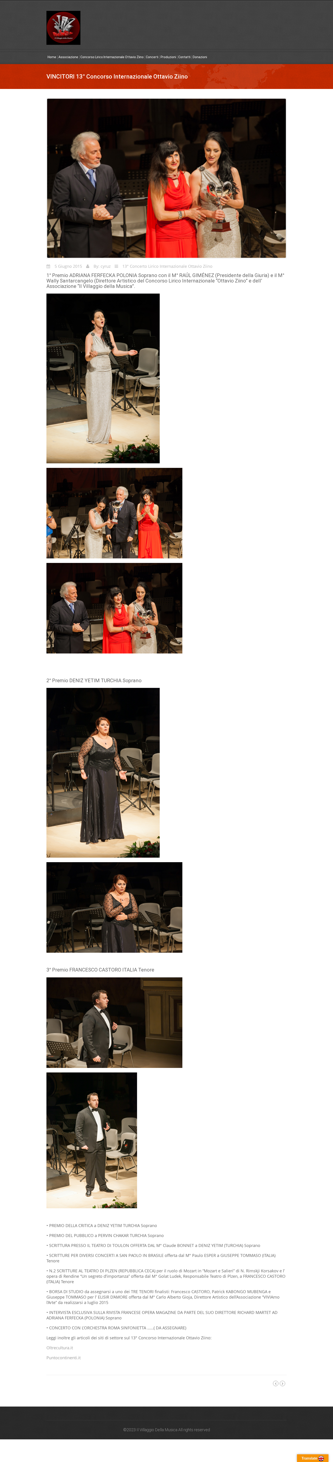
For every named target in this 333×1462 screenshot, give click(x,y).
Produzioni (168, 57)
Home (52, 57)
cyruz (106, 266)
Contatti (184, 57)
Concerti (152, 57)
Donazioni (200, 57)
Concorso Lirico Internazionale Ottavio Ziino (112, 57)
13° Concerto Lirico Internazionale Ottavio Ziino (167, 266)
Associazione (68, 57)
